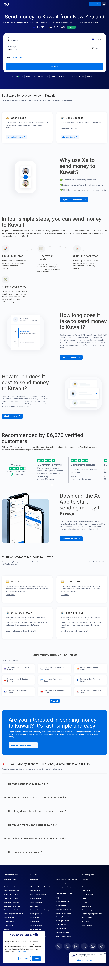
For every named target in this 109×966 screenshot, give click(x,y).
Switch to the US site (84, 960)
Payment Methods (36, 925)
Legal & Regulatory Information (92, 914)
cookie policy (20, 951)
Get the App (95, 4)
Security (6, 929)
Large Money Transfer (11, 917)
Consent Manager (87, 910)
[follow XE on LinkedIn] (75, 946)
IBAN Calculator (61, 924)
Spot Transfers (35, 890)
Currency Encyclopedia (63, 913)
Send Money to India (10, 883)
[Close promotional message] (105, 953)
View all (54, 701)
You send (11, 38)
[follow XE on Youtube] (92, 946)
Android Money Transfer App (65, 883)
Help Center (86, 890)
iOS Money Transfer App (64, 887)
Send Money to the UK (11, 898)
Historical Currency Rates (64, 909)
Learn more (10, 595)
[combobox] (96, 39)
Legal (84, 898)
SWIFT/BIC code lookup (63, 936)
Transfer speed (9, 921)
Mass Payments (35, 921)
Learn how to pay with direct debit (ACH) (21, 631)
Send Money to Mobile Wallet (13, 914)
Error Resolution (87, 925)
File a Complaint (87, 917)
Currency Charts (61, 905)
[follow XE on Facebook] (58, 946)
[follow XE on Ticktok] (101, 946)
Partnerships (86, 883)
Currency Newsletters (63, 921)
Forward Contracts (36, 902)
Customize (24, 958)
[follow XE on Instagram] (84, 946)
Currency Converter (62, 901)
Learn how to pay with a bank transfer (75, 631)
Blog (57, 898)
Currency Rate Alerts (62, 917)
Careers (84, 887)
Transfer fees (8, 925)
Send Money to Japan (11, 894)
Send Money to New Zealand (13, 910)
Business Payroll (35, 929)
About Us (85, 879)
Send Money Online (10, 879)
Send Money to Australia (12, 906)
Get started (54, 66)
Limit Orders (34, 906)
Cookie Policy (86, 906)
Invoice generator (61, 928)
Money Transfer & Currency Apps (66, 879)
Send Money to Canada (11, 902)
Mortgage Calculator (62, 932)
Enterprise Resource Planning (39, 910)
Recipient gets (12, 47)
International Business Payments (40, 887)
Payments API (34, 917)
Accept (36, 958)
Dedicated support (88, 894)
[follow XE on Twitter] (67, 946)
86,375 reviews (21, 471)
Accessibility (86, 921)
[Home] (6, 4)
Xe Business (34, 879)
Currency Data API (36, 914)
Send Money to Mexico (11, 890)
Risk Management (36, 898)
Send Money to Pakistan (11, 887)
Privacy (84, 902)
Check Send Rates (36, 883)
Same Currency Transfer (38, 894)
